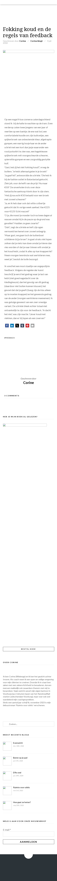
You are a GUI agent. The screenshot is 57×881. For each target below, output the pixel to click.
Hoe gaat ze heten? (22, 802)
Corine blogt (36, 41)
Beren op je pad (20, 757)
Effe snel (17, 772)
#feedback (9, 338)
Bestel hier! (28, 649)
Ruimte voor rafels (21, 787)
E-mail (7, 829)
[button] (7, 325)
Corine (22, 41)
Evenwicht (18, 743)
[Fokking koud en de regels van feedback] (28, 52)
